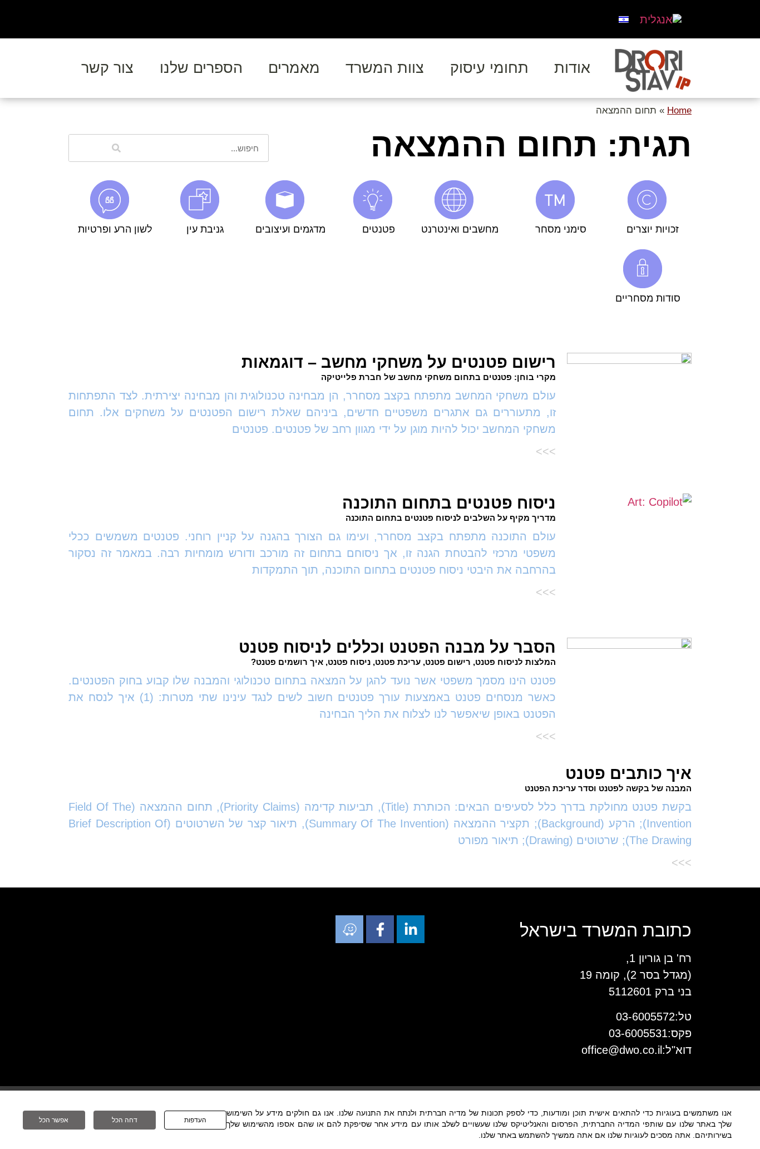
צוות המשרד (385, 68)
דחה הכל (124, 1120)
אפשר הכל (53, 1120)
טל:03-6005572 (654, 1016)
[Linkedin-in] (411, 929)
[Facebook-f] (380, 929)
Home (679, 110)
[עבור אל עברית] (623, 18)
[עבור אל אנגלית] (660, 19)
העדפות (195, 1120)
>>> (546, 451)
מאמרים (294, 68)
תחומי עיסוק (489, 68)
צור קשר (107, 68)
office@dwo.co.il (621, 1050)
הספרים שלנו (201, 68)
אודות (572, 68)
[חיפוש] (116, 148)
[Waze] (349, 929)
